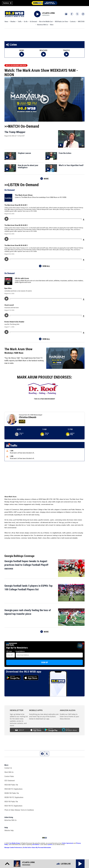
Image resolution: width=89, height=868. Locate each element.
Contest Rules (9, 776)
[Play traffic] (66, 54)
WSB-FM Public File (11, 802)
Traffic (20, 21)
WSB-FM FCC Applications (13, 806)
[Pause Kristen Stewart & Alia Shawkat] (6, 332)
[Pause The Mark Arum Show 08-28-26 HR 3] (6, 259)
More (51, 25)
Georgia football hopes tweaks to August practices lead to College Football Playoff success (26, 565)
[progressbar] (45, 218)
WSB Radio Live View (61, 21)
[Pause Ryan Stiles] (6, 298)
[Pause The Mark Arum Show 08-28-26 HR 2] (6, 239)
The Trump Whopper (14, 132)
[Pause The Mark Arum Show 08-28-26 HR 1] (6, 219)
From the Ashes (65, 153)
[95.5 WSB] (44, 3)
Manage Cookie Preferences (13, 847)
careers (50, 844)
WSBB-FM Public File (11, 793)
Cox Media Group (14, 843)
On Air (26, 21)
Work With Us (8, 772)
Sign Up (44, 662)
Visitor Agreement (67, 843)
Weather (13, 21)
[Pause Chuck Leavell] (6, 315)
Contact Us (8, 768)
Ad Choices (35, 844)
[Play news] (21, 54)
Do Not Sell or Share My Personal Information (37, 847)
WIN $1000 (81, 21)
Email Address (20, 651)
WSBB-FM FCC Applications (13, 797)
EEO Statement (9, 781)
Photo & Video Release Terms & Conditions (19, 810)
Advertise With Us (42, 25)
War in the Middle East (46, 21)
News (6, 21)
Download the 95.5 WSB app (23, 671)
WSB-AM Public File (11, 785)
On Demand (33, 21)
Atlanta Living (48, 13)
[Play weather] (43, 54)
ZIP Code (9, 651)
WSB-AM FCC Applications (13, 789)
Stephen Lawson (24, 153)
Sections (6, 3)
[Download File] (84, 219)
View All (46, 266)
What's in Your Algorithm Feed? (71, 165)
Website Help (9, 830)
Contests (73, 21)
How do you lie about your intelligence (28, 166)
